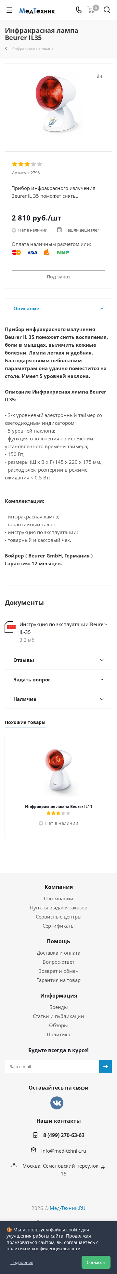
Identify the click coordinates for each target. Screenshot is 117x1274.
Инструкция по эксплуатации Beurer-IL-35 (63, 628)
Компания (59, 887)
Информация (58, 995)
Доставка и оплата (58, 952)
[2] (21, 164)
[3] (27, 164)
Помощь (58, 941)
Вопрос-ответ (58, 962)
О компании (58, 898)
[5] (40, 164)
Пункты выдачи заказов (58, 907)
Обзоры (58, 1025)
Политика (58, 1034)
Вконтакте (56, 1102)
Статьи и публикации (58, 1016)
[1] (15, 164)
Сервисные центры (59, 916)
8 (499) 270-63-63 (63, 1135)
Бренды (58, 1007)
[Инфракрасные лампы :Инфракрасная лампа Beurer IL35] (58, 104)
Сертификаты (59, 925)
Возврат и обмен (58, 971)
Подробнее (21, 1262)
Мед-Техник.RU (67, 1208)
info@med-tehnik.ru (63, 1150)
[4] (34, 164)
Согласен (96, 1262)
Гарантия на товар (58, 980)
